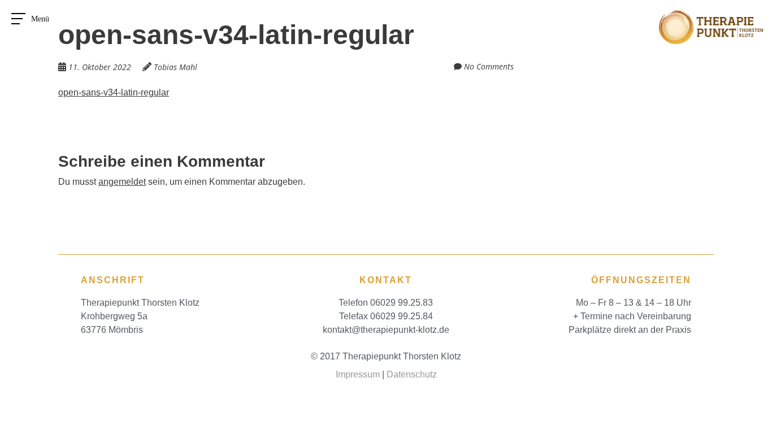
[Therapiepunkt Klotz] (711, 16)
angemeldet (122, 181)
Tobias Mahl (175, 67)
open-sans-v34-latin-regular (113, 92)
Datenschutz (412, 374)
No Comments (489, 66)
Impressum (358, 374)
